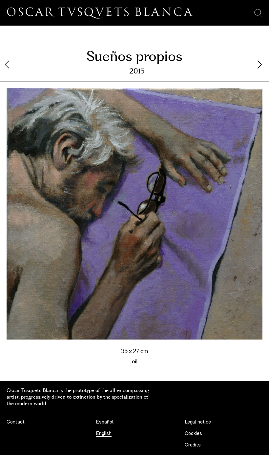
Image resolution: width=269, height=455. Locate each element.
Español (105, 422)
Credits (193, 445)
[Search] (258, 13)
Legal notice (198, 422)
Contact (16, 422)
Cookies (193, 433)
